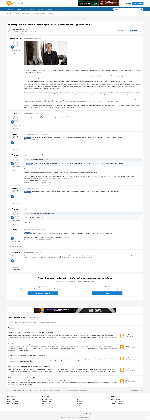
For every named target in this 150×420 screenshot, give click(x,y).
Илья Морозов (22, 29)
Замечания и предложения (50, 407)
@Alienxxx (27, 137)
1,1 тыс (16, 128)
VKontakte (79, 403)
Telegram (79, 405)
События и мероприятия (117, 407)
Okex (60, 101)
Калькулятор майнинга (13, 405)
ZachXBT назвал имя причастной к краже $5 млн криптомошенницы (28, 378)
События (32, 9)
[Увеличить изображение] (45, 53)
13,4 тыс (16, 149)
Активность (49, 9)
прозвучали (109, 70)
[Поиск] (141, 9)
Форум (19, 9)
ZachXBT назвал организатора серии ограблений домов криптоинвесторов (30, 332)
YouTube (79, 407)
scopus (15, 134)
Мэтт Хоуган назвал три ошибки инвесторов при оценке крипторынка (29, 366)
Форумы (9, 13)
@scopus (27, 233)
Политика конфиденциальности (72, 414)
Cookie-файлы (88, 414)
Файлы (44, 405)
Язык (59, 414)
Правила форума (47, 399)
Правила (58, 9)
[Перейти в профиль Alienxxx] (15, 119)
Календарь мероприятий (14, 403)
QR (88, 417)
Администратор (115, 399)
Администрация (46, 401)
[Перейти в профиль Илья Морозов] (10, 30)
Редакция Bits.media (116, 403)
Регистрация (138, 3)
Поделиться (122, 30)
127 (16, 53)
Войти (128, 3)
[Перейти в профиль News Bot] (122, 335)
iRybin (15, 230)
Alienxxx (15, 113)
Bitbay (70, 101)
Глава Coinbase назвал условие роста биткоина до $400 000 (26, 355)
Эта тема (135, 9)
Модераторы (26, 13)
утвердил (48, 100)
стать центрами (76, 92)
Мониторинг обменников (14, 401)
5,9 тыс (16, 267)
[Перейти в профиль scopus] (15, 140)
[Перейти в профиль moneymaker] (15, 258)
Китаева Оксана (45, 213)
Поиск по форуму (47, 403)
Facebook (79, 401)
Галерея (17, 13)
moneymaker (15, 252)
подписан (54, 105)
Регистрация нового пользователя (43, 293)
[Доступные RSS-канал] (141, 390)
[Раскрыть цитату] (26, 159)
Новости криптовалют (31, 31)
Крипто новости (11, 399)
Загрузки (40, 9)
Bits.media (11, 9)
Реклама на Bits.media (117, 401)
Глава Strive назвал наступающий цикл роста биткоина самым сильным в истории (32, 344)
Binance (56, 101)
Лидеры (50, 13)
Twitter (78, 399)
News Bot (127, 334)
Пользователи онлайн (39, 13)
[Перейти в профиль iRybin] (15, 236)
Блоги (25, 9)
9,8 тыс (16, 245)
